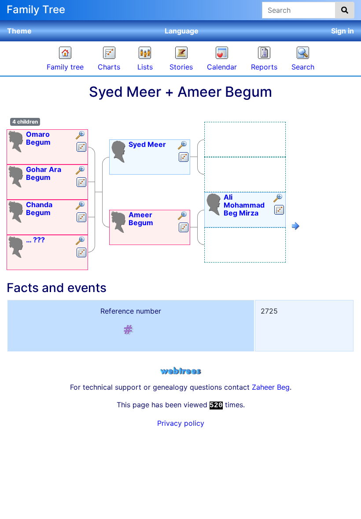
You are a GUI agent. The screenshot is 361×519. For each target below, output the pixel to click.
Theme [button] (19, 30)
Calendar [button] (222, 66)
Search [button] (302, 66)
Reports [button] (264, 66)
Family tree (65, 66)
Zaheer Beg (271, 387)
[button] (81, 136)
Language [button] (182, 30)
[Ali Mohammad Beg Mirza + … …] (296, 227)
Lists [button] (145, 66)
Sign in (342, 30)
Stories (181, 66)
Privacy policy (180, 423)
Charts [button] (109, 66)
